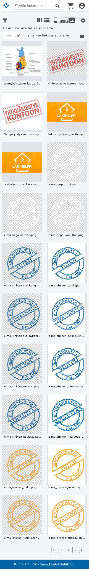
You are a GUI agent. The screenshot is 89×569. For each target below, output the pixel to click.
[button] (54, 550)
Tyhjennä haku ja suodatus (48, 35)
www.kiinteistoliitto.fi (57, 564)
